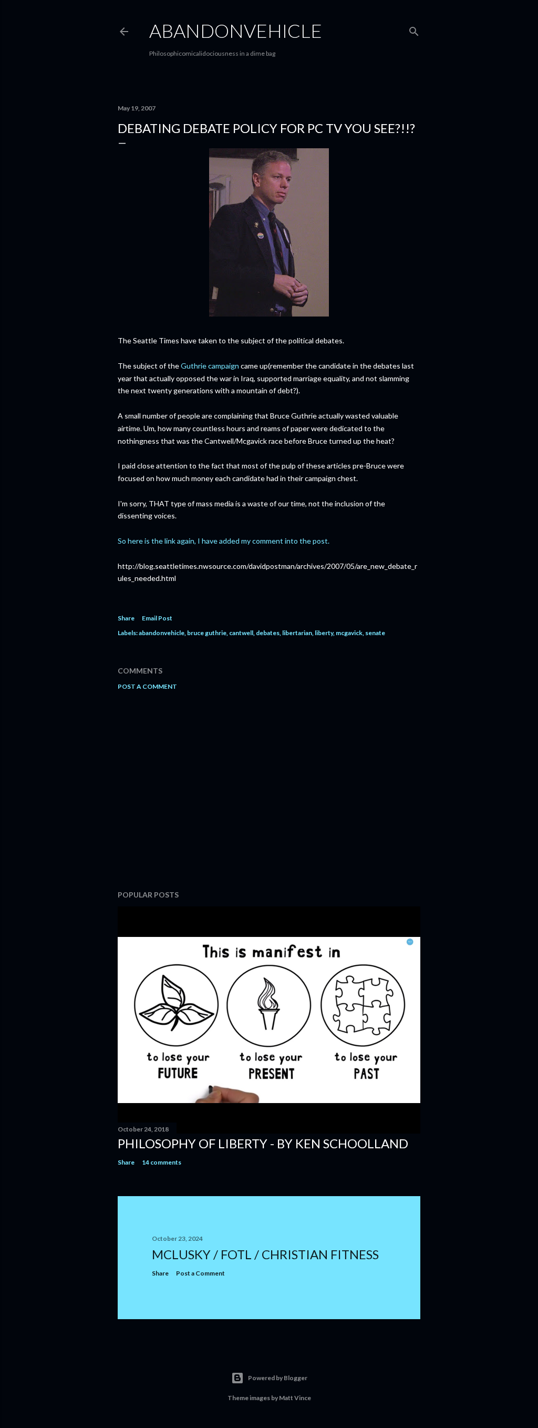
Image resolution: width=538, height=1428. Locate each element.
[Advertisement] (269, 790)
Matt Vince (295, 1398)
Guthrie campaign (210, 365)
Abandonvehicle (235, 30)
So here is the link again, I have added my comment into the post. (223, 540)
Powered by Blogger (277, 1378)
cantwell (241, 633)
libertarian (297, 633)
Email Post (157, 618)
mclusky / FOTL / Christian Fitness (265, 1254)
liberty (324, 633)
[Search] (414, 29)
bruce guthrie (206, 633)
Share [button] (126, 618)
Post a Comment (147, 686)
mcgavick (349, 633)
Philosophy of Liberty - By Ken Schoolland (263, 1143)
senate (375, 633)
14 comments (161, 1162)
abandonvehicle (161, 633)
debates (268, 633)
